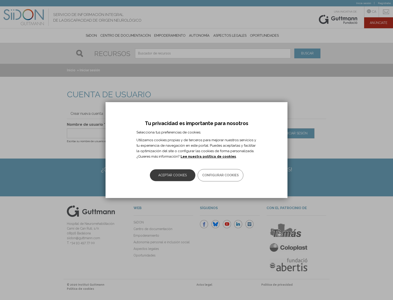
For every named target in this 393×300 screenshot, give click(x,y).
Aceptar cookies (172, 175)
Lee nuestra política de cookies (208, 156)
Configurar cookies (220, 175)
